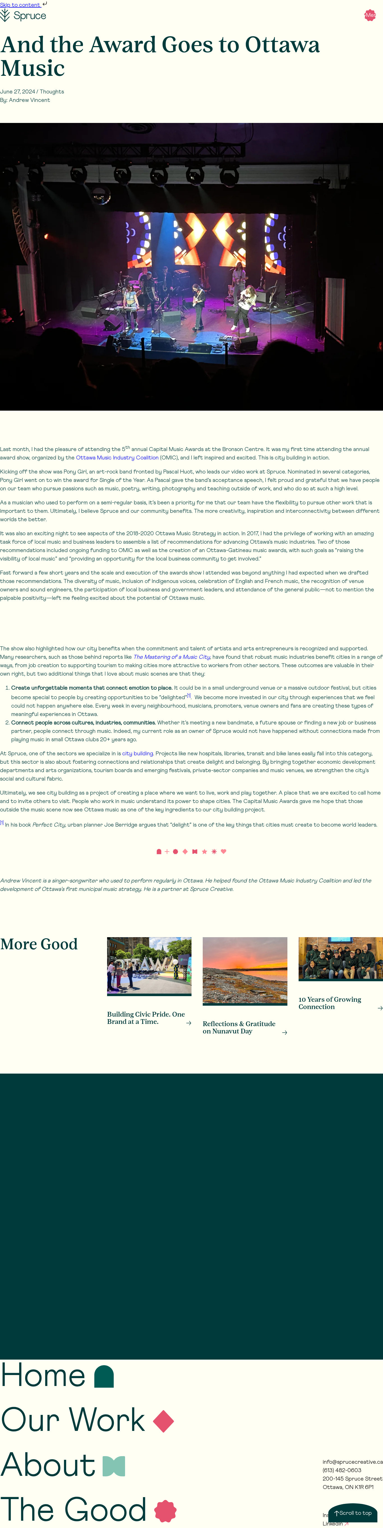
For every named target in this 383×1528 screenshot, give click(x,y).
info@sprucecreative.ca (353, 1462)
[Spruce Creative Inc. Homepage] (23, 15)
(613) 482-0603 (342, 1470)
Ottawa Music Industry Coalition (118, 458)
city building (137, 753)
